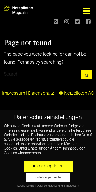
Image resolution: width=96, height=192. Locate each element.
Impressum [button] (72, 186)
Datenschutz (41, 93)
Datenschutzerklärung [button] (50, 186)
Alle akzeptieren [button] (48, 166)
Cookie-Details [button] (26, 186)
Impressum (13, 93)
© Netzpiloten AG (76, 93)
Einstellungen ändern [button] (48, 177)
